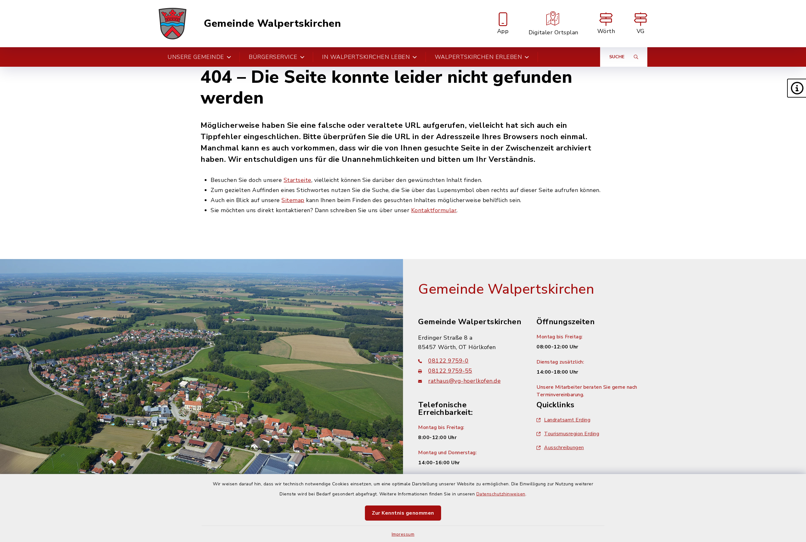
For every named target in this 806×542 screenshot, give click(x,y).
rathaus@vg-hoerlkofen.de (464, 381)
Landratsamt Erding (567, 419)
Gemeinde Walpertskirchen (272, 24)
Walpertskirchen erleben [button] (478, 57)
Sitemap (292, 200)
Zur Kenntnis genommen (403, 513)
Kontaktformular (434, 210)
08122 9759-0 (448, 360)
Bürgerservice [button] (273, 57)
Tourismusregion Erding (571, 433)
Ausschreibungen (564, 447)
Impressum (403, 534)
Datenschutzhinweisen (500, 494)
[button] (796, 88)
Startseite (297, 180)
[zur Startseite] (172, 23)
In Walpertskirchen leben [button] (366, 57)
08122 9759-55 (450, 371)
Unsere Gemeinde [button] (195, 57)
